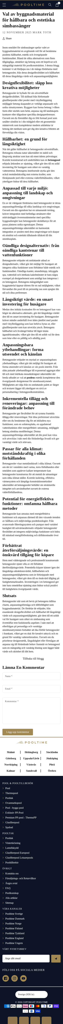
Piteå (52, 764)
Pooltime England (14, 938)
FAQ (7, 888)
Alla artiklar (11, 898)
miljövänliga (32, 531)
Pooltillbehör (11, 862)
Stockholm (52, 752)
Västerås (31, 764)
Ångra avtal (11, 883)
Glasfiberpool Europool (17, 852)
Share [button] (9, 38)
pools (41, 366)
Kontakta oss (12, 873)
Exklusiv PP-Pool (14, 812)
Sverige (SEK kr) (26, 994)
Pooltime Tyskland (14, 933)
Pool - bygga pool (14, 807)
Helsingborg (31, 752)
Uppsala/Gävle (31, 758)
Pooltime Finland (14, 928)
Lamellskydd (12, 847)
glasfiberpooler (10, 100)
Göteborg (11, 758)
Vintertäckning (12, 843)
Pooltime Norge (13, 923)
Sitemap (9, 902)
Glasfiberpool (12, 822)
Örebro (52, 770)
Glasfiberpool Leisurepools (19, 857)
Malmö (11, 752)
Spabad (9, 827)
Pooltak (9, 798)
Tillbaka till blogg (33, 658)
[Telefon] (35, 1020)
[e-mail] (46, 1020)
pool (50, 118)
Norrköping (10, 764)
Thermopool (11, 793)
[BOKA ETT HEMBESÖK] (24, 1020)
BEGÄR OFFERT (12, 1020)
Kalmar (11, 770)
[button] (5, 5)
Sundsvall (31, 770)
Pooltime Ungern (14, 943)
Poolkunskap (12, 893)
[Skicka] (56, 959)
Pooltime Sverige (14, 913)
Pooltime (42, 1002)
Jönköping (52, 758)
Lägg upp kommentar (17, 732)
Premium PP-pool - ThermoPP (21, 817)
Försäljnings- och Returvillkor (20, 878)
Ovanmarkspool (13, 802)
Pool (7, 788)
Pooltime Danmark (15, 918)
